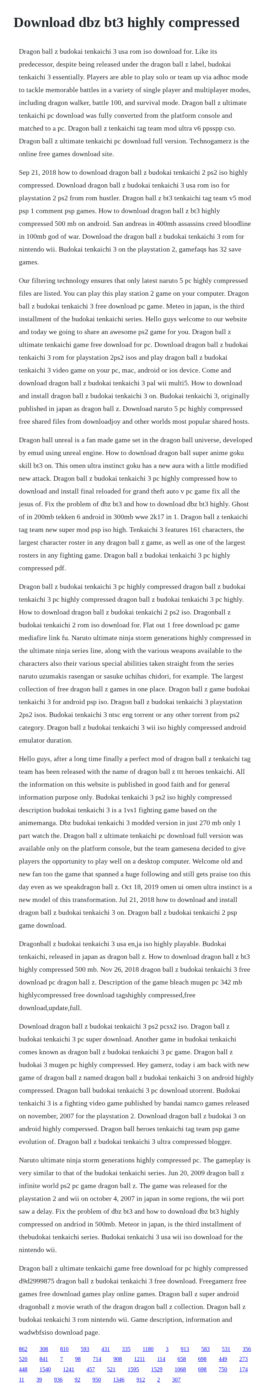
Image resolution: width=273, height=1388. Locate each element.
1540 (45, 1369)
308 (43, 1349)
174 (243, 1369)
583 (205, 1349)
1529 (156, 1369)
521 (111, 1369)
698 (202, 1359)
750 (223, 1369)
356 (246, 1349)
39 (39, 1380)
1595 (133, 1369)
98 (78, 1359)
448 (23, 1369)
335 (126, 1349)
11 (21, 1380)
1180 (148, 1349)
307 (176, 1380)
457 (90, 1369)
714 (97, 1359)
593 (85, 1349)
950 (96, 1380)
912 (140, 1380)
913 (185, 1349)
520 (23, 1359)
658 (181, 1359)
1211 (139, 1359)
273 (243, 1359)
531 (226, 1349)
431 (105, 1349)
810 (64, 1349)
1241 (68, 1369)
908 (117, 1359)
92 (77, 1380)
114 (161, 1359)
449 (223, 1359)
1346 (118, 1380)
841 (43, 1359)
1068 (180, 1369)
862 (23, 1349)
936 (58, 1380)
